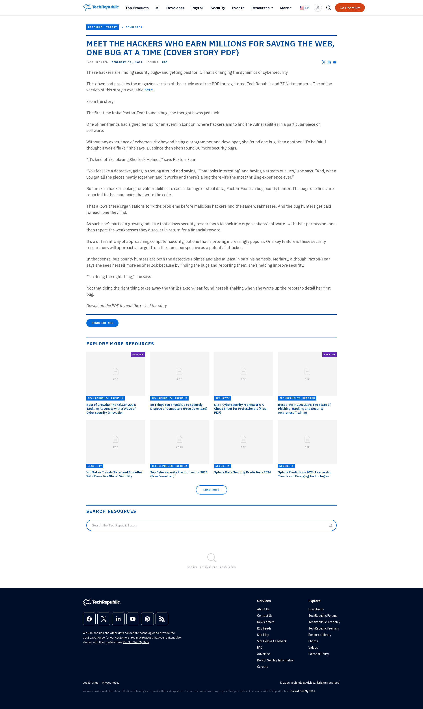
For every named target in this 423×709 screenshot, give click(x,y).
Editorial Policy (318, 654)
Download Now (102, 323)
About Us (263, 609)
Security (218, 8)
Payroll (197, 8)
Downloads (134, 27)
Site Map (263, 635)
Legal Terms (90, 683)
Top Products (137, 8)
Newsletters (266, 622)
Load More (211, 489)
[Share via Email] (335, 62)
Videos (313, 648)
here (148, 89)
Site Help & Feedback (272, 641)
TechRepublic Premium (323, 628)
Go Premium (350, 8)
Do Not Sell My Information (275, 660)
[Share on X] (324, 62)
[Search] (328, 8)
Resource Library (102, 27)
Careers (262, 667)
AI (157, 8)
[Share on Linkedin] (329, 62)
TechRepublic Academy (324, 622)
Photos (313, 641)
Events (238, 8)
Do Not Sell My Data (136, 642)
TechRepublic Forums (322, 616)
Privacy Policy (110, 683)
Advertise (264, 654)
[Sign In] (318, 8)
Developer (175, 8)
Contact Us (265, 616)
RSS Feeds (264, 628)
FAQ (260, 648)
